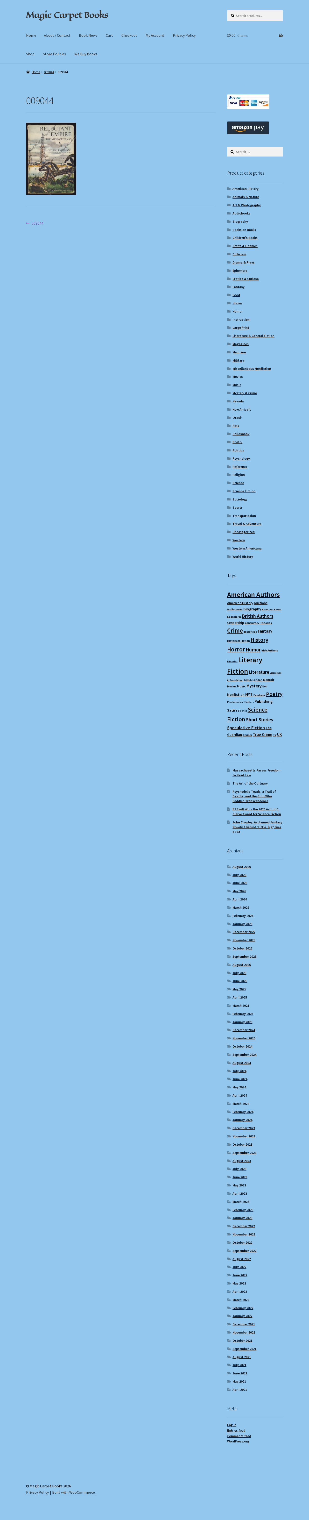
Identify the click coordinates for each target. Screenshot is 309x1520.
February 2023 (242, 1210)
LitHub (248, 680)
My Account (155, 35)
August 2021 (241, 1357)
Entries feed (236, 1430)
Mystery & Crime (244, 393)
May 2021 (239, 1381)
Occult (237, 417)
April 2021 (239, 1389)
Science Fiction (243, 491)
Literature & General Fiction (253, 336)
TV (274, 735)
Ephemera (239, 270)
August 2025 (241, 965)
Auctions (260, 603)
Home (31, 35)
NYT (249, 694)
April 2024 (239, 1095)
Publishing (263, 701)
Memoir (268, 680)
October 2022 (242, 1242)
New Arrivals (241, 409)
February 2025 (242, 1014)
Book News (88, 35)
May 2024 (239, 1087)
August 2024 (241, 1063)
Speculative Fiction (246, 727)
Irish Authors (269, 650)
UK (279, 734)
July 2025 (239, 973)
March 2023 (240, 1201)
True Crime (262, 734)
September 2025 (244, 956)
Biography (240, 221)
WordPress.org (238, 1441)
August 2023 (241, 1161)
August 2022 (241, 1259)
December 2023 (243, 1128)
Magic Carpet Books (67, 14)
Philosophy (240, 434)
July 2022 (239, 1267)
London (257, 680)
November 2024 (243, 1038)
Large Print (240, 327)
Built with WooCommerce (73, 1492)
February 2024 (242, 1112)
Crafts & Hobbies (245, 246)
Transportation (244, 516)
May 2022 (239, 1283)
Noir (264, 686)
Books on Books (244, 230)
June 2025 (239, 981)
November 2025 (243, 940)
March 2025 (240, 1005)
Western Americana (247, 548)
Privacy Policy (184, 35)
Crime (235, 630)
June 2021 (239, 1373)
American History (245, 188)
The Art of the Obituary (250, 783)
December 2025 (243, 932)
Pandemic (259, 695)
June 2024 (239, 1079)
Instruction (241, 319)
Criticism (239, 254)
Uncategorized (243, 532)
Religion (238, 474)
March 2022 (240, 1300)
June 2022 (239, 1275)
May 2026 (239, 891)
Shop (30, 53)
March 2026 (240, 907)
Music (236, 385)
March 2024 (240, 1103)
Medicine (239, 352)
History (259, 639)
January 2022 (242, 1316)
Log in (231, 1425)
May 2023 (239, 1185)
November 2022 (243, 1234)
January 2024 (242, 1120)
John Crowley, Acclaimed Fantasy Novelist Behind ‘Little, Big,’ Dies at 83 (257, 827)
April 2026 (239, 899)
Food (236, 295)
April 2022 (239, 1291)
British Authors (257, 616)
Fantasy (238, 287)
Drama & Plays (243, 262)
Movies (237, 376)
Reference (239, 466)
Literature (259, 672)
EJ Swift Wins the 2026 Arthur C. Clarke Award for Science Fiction (256, 811)
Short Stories (259, 719)
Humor (237, 311)
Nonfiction (236, 694)
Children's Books (245, 237)
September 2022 (244, 1251)
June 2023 (239, 1177)
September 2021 (244, 1349)
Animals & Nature (245, 197)
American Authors (253, 594)
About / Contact (57, 35)
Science (238, 483)
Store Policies (54, 53)
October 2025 (242, 948)
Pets (235, 425)
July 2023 (239, 1169)
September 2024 (244, 1054)
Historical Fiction (238, 640)
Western (238, 540)
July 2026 (239, 875)
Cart (109, 35)
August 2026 (241, 866)
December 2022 (243, 1226)
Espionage (250, 631)
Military (238, 360)
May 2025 (239, 989)
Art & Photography (246, 205)
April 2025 (239, 997)
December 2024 (243, 1030)
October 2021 (242, 1340)
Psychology (241, 458)
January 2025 (242, 1022)
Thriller (247, 735)
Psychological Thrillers (240, 702)
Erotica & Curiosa (245, 279)
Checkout (129, 35)
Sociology (239, 499)
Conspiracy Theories (258, 623)
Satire (232, 710)
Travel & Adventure (246, 523)
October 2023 (242, 1144)
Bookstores (234, 616)
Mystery (254, 686)
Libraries (232, 661)
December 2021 (243, 1324)
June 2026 (239, 883)
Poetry (237, 442)
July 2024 (239, 1071)
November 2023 (243, 1136)
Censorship (235, 623)
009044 (49, 72)
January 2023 (242, 1218)
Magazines (240, 344)
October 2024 (242, 1046)
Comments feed (239, 1436)
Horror (237, 303)
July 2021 (239, 1365)
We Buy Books (85, 53)
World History (242, 556)
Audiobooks (241, 213)
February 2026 (242, 915)
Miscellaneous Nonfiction (251, 368)
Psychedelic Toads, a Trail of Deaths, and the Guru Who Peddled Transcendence (254, 796)
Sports (237, 507)
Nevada (238, 401)
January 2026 (242, 924)
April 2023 (239, 1193)
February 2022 (242, 1308)
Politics (238, 450)
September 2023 (244, 1152)
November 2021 (243, 1332)
